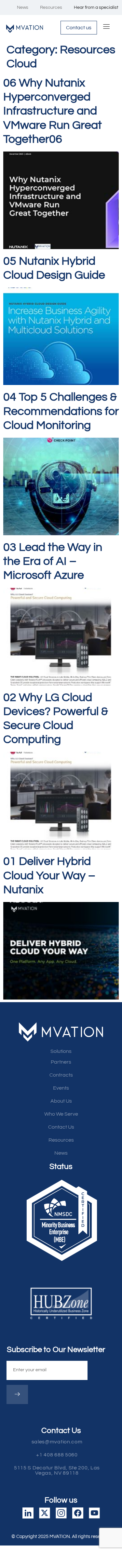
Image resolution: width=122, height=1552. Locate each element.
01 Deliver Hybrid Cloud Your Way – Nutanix (49, 875)
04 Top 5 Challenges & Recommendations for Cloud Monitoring (61, 411)
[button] (61, 1470)
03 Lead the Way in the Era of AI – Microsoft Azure (52, 561)
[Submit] (17, 1394)
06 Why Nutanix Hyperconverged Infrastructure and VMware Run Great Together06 (52, 111)
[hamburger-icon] (107, 27)
